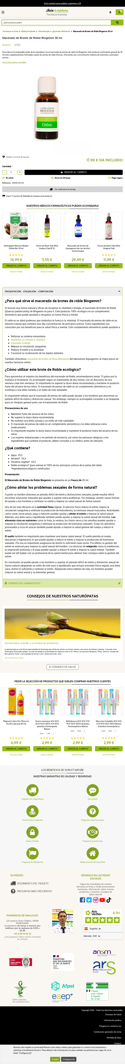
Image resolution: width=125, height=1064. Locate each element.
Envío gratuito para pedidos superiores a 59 (62, 3)
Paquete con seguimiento (32, 799)
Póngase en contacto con (110, 1026)
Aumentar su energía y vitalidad (28, 339)
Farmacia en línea (10, 31)
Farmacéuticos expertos (32, 820)
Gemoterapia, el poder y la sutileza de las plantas (31, 643)
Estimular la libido (20, 343)
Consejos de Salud (63, 667)
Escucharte (93, 799)
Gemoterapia (44, 31)
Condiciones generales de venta (107, 1031)
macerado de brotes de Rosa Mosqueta (48, 359)
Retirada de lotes (114, 1037)
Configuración (69, 1059)
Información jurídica (112, 1020)
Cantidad (6, 166)
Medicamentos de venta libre (92, 862)
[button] (3, 12)
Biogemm (6, 44)
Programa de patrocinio (93, 841)
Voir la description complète (14, 62)
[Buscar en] (117, 22)
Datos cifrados (32, 841)
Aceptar (55, 1059)
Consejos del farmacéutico (24, 583)
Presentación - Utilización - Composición (29, 291)
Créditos (117, 1043)
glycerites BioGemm (61, 31)
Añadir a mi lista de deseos (17, 157)
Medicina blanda (28, 31)
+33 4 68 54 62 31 (22, 934)
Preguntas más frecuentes (92, 820)
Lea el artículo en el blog (14, 658)
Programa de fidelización (32, 862)
